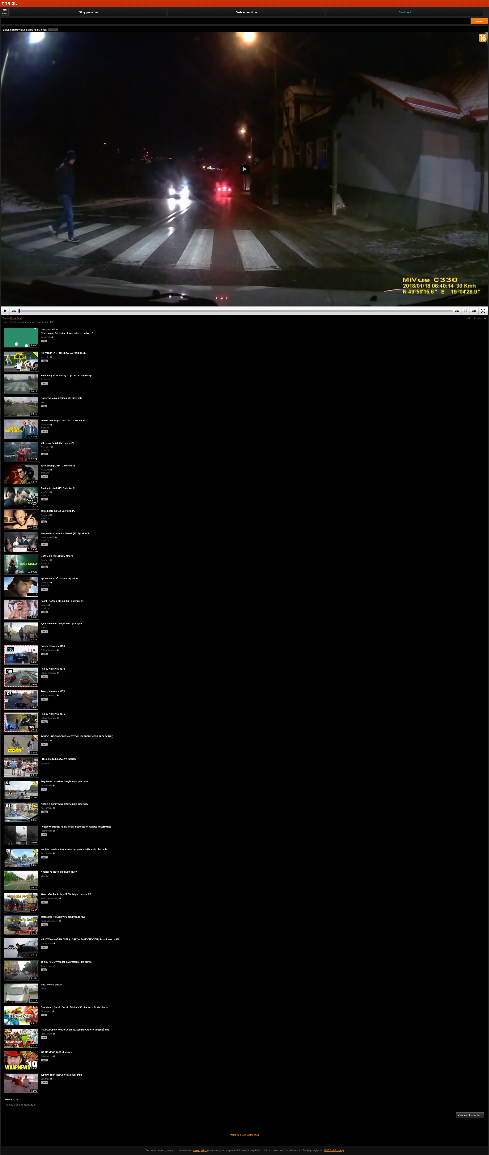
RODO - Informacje (334, 1150)
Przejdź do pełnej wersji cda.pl (244, 1135)
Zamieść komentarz (470, 1115)
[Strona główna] (9, 3)
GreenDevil (16, 318)
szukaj (479, 21)
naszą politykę (200, 1150)
